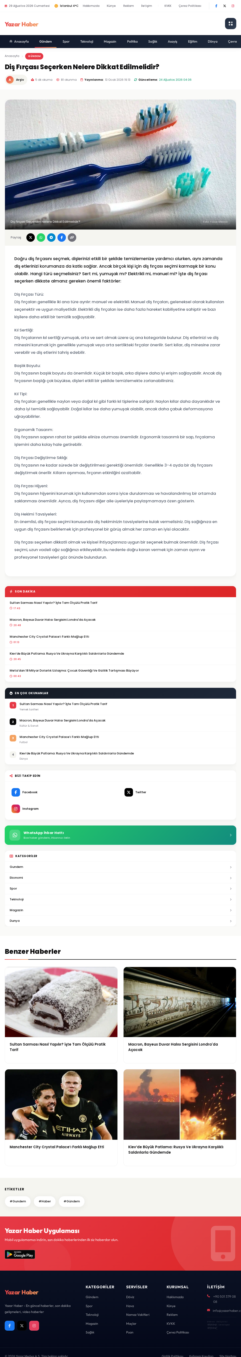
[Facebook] (216, 5)
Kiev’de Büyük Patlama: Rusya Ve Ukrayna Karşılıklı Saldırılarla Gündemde (67, 653)
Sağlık (152, 41)
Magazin (110, 41)
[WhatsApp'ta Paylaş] (41, 237)
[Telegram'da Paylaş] (51, 237)
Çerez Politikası (190, 6)
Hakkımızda (91, 6)
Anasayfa (21, 41)
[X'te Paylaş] (30, 237)
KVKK (168, 6)
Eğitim (192, 41)
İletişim (146, 6)
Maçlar (131, 1323)
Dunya (15, 920)
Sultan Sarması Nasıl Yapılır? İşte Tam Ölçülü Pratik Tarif (53, 602)
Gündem (45, 41)
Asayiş (172, 41)
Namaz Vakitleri (137, 1315)
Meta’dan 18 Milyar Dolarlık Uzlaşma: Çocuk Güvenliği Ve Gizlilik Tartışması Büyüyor (74, 670)
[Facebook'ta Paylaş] (61, 237)
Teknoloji (86, 41)
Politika (132, 41)
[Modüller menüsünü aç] (230, 23)
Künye (111, 6)
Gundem (16, 867)
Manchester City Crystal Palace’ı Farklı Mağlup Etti (49, 636)
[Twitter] (224, 5)
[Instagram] (232, 5)
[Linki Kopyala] (72, 237)
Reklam (128, 6)
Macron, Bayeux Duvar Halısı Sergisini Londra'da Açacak (53, 619)
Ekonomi (16, 877)
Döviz (130, 1297)
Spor (66, 41)
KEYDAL (212, 1324)
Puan (129, 1332)
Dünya (212, 41)
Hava (130, 1306)
